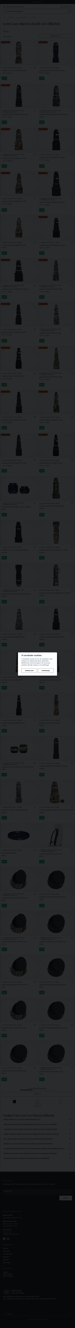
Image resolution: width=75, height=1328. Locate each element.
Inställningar (46, 670)
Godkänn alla (29, 670)
